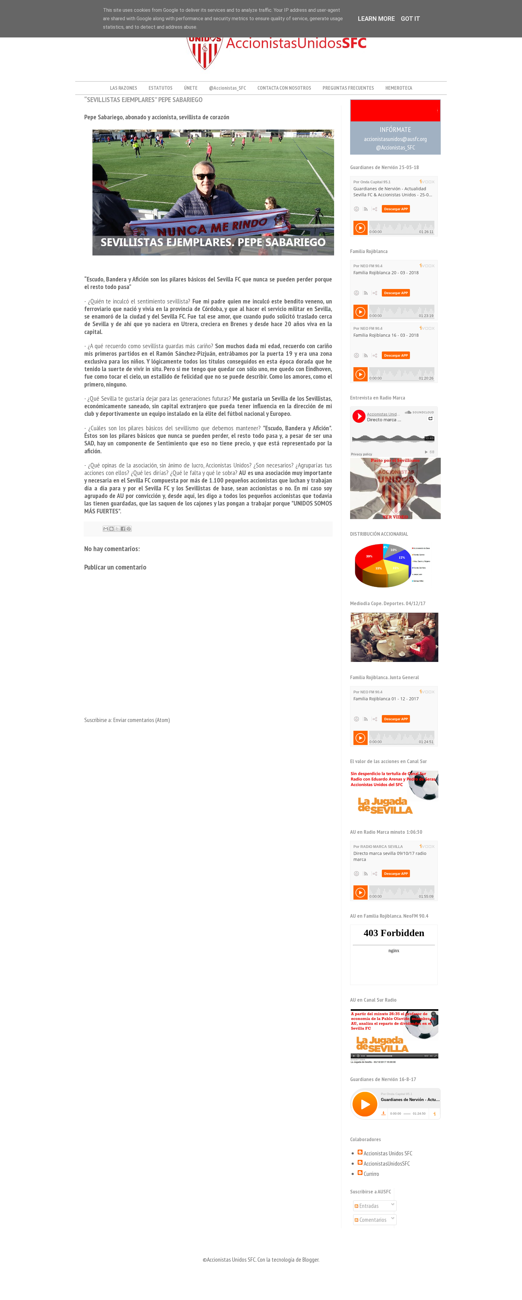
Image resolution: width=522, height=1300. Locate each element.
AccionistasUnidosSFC (387, 1163)
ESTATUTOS (160, 88)
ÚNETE (191, 88)
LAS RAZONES (123, 88)
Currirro (371, 1173)
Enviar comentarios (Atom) (141, 720)
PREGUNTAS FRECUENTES (348, 88)
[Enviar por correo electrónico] (106, 529)
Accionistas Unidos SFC (388, 1153)
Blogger (310, 1259)
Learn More (376, 18)
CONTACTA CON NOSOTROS (284, 88)
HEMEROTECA (398, 88)
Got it (410, 18)
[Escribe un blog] (111, 529)
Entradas (368, 1206)
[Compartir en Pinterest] (129, 529)
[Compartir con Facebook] (123, 529)
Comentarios (372, 1220)
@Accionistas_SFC (227, 88)
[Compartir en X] (117, 529)
